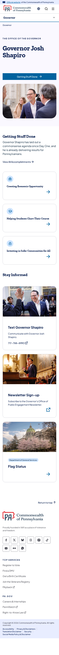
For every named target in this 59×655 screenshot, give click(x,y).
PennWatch (9, 607)
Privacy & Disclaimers (26, 629)
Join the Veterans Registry (16, 581)
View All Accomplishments (17, 161)
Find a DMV (8, 570)
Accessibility (8, 629)
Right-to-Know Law (13, 612)
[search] (46, 9)
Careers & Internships (14, 601)
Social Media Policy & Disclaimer (17, 634)
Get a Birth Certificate (14, 576)
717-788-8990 (18, 343)
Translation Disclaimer (12, 631)
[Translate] (39, 8)
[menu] (53, 9)
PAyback (7, 587)
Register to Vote (11, 565)
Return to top (45, 502)
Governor (9, 17)
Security (27, 631)
